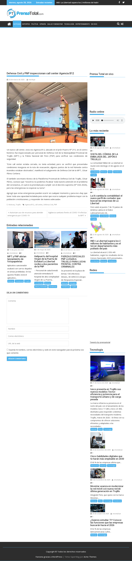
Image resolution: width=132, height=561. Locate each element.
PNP (55, 205)
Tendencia (19, 281)
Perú (110, 172)
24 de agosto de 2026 (100, 189)
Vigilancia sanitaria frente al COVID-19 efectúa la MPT (67, 214)
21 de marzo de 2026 (100, 383)
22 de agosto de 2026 (100, 234)
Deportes (26, 24)
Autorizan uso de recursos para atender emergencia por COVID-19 (25, 214)
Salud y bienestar (55, 24)
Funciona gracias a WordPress (49, 556)
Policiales (72, 283)
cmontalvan (13, 253)
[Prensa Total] (9, 23)
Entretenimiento (83, 24)
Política (34, 24)
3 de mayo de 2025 (43, 250)
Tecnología (69, 24)
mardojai (31, 80)
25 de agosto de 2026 (100, 148)
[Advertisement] (66, 47)
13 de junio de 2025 (16, 250)
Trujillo (18, 205)
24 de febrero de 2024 (71, 250)
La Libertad (39, 283)
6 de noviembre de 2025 (101, 480)
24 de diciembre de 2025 (101, 450)
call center (39, 205)
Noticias (17, 24)
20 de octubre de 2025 (100, 514)
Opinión (43, 24)
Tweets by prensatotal (100, 342)
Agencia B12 (29, 205)
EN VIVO (94, 24)
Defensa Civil (48, 205)
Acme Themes (90, 556)
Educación (94, 216)
